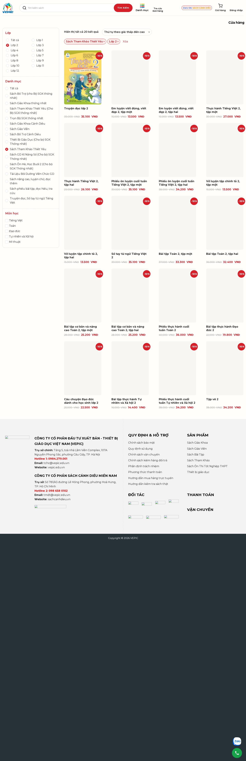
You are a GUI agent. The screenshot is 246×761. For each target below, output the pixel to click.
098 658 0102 (58, 490)
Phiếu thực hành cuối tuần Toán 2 (174, 328)
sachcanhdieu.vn (59, 499)
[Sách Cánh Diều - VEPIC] (8, 8)
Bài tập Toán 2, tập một (175, 253)
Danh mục (142, 10)
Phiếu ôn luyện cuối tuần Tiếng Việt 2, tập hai (176, 183)
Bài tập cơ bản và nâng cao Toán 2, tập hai (127, 328)
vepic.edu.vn (56, 467)
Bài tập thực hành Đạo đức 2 (222, 328)
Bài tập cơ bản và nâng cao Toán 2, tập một (80, 328)
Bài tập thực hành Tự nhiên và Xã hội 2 (126, 401)
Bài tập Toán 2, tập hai (222, 253)
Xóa (125, 41)
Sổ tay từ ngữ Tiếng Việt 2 (128, 255)
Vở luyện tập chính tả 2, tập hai (81, 255)
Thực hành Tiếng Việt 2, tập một (223, 110)
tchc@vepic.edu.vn (56, 463)
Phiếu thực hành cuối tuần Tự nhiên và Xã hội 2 (177, 401)
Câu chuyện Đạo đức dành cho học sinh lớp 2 (81, 401)
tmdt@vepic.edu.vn (57, 495)
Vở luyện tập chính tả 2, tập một (223, 183)
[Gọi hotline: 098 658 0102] (237, 753)
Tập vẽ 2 (212, 399)
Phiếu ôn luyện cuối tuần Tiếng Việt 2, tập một (129, 183)
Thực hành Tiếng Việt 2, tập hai (81, 183)
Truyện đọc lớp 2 (76, 108)
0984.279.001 (57, 458)
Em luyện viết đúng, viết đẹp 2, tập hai (176, 110)
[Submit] (123, 8)
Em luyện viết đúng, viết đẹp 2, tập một (128, 110)
